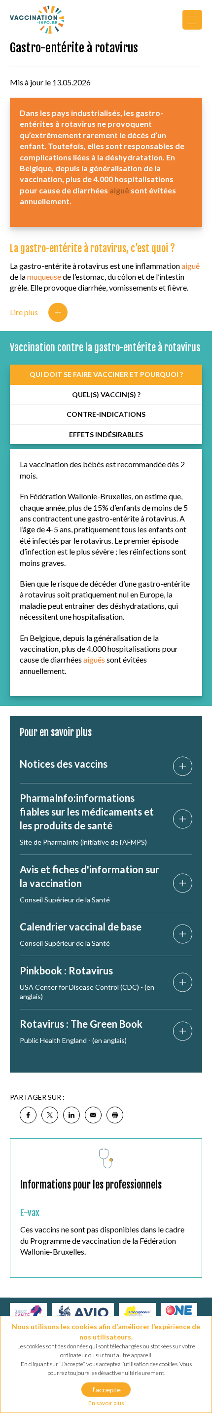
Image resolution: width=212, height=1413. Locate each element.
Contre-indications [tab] (106, 414)
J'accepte (106, 1389)
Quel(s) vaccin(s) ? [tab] (106, 394)
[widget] (192, 20)
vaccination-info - (37, 20)
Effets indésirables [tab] (106, 434)
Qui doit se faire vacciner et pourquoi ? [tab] (106, 374)
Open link (182, 766)
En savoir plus (106, 1403)
